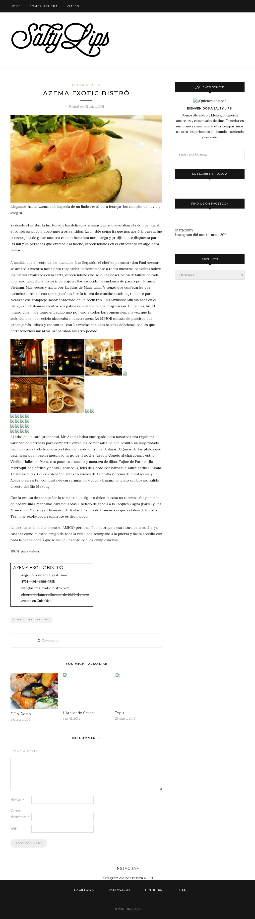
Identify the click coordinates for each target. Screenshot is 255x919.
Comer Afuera (44, 6)
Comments (48, 640)
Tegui (120, 713)
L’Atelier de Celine (78, 713)
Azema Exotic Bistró (38, 567)
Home (15, 6)
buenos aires (22, 619)
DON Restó (20, 714)
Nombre (17, 800)
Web (13, 828)
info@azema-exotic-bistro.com (45, 588)
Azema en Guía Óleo (36, 601)
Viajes (73, 6)
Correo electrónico (19, 814)
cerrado (43, 619)
